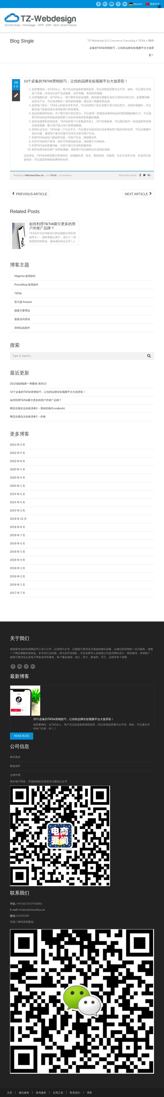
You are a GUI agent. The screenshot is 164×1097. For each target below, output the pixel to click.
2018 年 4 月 (17, 560)
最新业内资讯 (22, 319)
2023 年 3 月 (17, 445)
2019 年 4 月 (17, 502)
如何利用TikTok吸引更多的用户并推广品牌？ (52, 226)
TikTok (53, 175)
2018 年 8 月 (17, 527)
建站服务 (24, 1092)
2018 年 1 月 (17, 585)
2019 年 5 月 (17, 494)
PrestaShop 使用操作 (26, 285)
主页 (9, 1092)
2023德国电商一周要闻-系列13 (28, 384)
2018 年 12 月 (18, 519)
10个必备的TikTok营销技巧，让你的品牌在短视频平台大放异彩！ (48, 392)
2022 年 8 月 (17, 461)
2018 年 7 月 (17, 535)
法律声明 (15, 775)
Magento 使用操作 (25, 276)
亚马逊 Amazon (23, 302)
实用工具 (58, 1092)
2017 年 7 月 (17, 593)
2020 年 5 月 (17, 469)
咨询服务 (41, 1092)
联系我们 (75, 1092)
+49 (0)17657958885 (29, 904)
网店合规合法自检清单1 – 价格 (28, 416)
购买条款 (15, 757)
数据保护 (15, 766)
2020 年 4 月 (17, 478)
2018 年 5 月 (17, 552)
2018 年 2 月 (17, 576)
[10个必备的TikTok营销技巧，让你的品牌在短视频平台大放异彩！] (25, 700)
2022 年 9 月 (17, 453)
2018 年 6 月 (17, 543)
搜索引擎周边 (22, 310)
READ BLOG (21, 735)
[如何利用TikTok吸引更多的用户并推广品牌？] (18, 237)
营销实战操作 (22, 328)
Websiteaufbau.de (34, 175)
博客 (89, 1092)
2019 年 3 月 (17, 510)
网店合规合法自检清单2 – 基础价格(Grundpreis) (37, 408)
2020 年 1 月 (17, 486)
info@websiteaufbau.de (31, 910)
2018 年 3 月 (17, 568)
